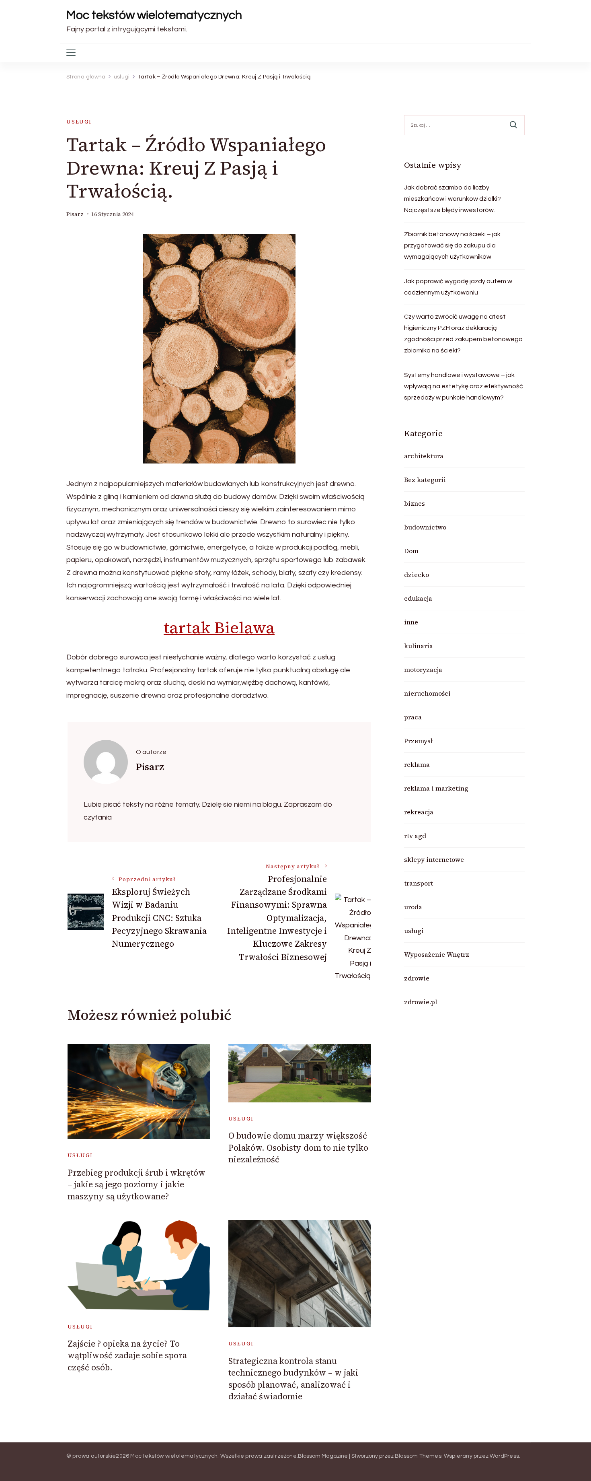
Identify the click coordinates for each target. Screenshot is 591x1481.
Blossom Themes (418, 1456)
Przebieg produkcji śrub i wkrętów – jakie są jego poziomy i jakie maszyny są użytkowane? (136, 1184)
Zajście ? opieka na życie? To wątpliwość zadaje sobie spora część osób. (127, 1355)
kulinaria (418, 645)
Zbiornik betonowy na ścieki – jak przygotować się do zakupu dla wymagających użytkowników (452, 245)
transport (418, 883)
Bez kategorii (425, 479)
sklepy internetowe (434, 859)
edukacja (418, 598)
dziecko (416, 574)
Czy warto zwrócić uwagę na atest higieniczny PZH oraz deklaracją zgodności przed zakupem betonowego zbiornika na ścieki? (463, 333)
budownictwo (425, 527)
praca (413, 717)
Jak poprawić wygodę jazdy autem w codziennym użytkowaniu (458, 287)
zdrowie (416, 978)
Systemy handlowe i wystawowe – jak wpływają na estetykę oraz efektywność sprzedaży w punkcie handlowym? (463, 386)
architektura (423, 455)
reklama (417, 764)
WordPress (504, 1456)
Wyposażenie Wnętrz (436, 954)
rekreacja (418, 811)
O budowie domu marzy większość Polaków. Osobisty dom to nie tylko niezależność (298, 1147)
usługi (79, 121)
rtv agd (415, 835)
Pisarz (75, 214)
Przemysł (418, 740)
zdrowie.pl (420, 1001)
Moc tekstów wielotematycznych (154, 15)
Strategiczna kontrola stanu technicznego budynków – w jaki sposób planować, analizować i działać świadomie (293, 1378)
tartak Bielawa (219, 628)
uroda (413, 906)
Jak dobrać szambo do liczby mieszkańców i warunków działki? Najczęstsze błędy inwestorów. (452, 198)
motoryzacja (423, 669)
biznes (414, 503)
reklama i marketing (436, 788)
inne (411, 622)
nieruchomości (427, 693)
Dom (411, 550)
